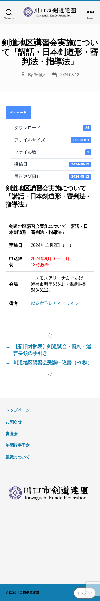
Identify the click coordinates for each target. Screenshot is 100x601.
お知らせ (14, 421)
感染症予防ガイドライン (55, 303)
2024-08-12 (69, 74)
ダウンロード (18, 112)
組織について (18, 457)
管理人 (40, 74)
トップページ (18, 410)
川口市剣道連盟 (27, 592)
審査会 (12, 433)
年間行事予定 (18, 445)
